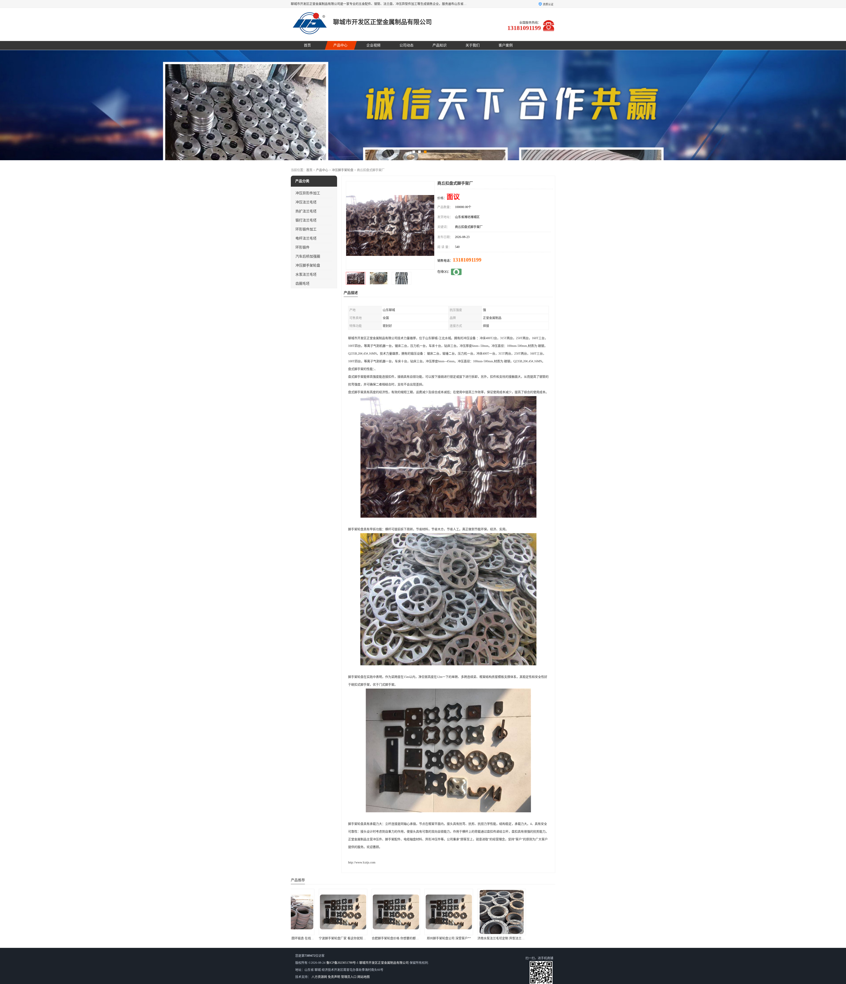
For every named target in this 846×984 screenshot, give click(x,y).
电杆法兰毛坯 (306, 238)
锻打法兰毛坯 (306, 220)
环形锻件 (302, 247)
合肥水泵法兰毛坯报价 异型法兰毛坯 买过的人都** (433, 938)
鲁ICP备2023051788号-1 (342, 962)
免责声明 (334, 976)
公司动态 (406, 45)
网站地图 (363, 976)
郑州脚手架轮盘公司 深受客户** (317, 938)
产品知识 (439, 45)
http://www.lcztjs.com (361, 862)
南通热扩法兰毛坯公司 (528, 938)
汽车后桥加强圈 (307, 256)
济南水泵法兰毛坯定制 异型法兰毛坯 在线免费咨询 (381, 938)
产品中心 (340, 45)
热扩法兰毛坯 (306, 211)
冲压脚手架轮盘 (342, 170)
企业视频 (373, 45)
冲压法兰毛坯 (306, 202)
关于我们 (473, 45)
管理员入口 (348, 976)
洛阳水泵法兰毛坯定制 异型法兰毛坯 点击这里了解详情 (489, 938)
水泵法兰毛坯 (306, 274)
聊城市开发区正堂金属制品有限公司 (384, 962)
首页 (307, 45)
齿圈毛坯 (302, 283)
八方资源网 (319, 976)
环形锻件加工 (306, 229)
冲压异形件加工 (307, 193)
